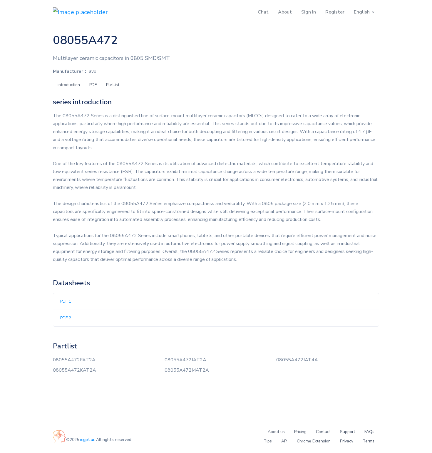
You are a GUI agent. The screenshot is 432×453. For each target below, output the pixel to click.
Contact (323, 431)
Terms (368, 441)
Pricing (300, 431)
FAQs (369, 431)
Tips (268, 441)
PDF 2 (65, 318)
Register (334, 12)
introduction (69, 85)
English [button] (362, 12)
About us (276, 431)
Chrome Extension (314, 441)
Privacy (346, 441)
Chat (263, 12)
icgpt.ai (87, 439)
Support (347, 431)
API (284, 441)
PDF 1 (65, 301)
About (285, 12)
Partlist (112, 85)
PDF (93, 85)
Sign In (308, 12)
